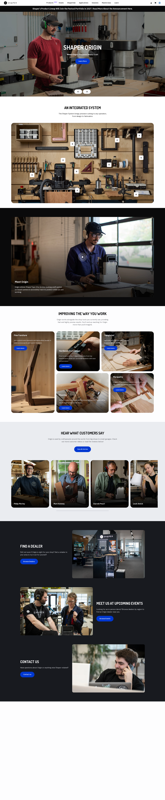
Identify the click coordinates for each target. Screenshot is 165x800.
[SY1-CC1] (76, 171)
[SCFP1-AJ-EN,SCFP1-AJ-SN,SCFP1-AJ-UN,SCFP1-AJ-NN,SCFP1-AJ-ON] (32, 175)
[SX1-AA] (117, 140)
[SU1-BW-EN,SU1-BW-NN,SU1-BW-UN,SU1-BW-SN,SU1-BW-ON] (109, 165)
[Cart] (155, 3)
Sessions (95, 3)
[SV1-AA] (72, 144)
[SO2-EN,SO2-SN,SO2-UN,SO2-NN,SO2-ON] (63, 160)
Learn (116, 3)
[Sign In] (151, 2)
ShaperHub (71, 3)
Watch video (21, 507)
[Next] (87, 91)
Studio (61, 3)
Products (49, 3)
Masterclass (106, 3)
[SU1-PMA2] (141, 157)
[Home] (25, 2)
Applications (83, 3)
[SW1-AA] (77, 190)
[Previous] (78, 91)
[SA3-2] (136, 194)
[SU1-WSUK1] (139, 135)
